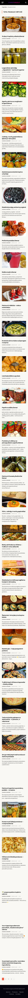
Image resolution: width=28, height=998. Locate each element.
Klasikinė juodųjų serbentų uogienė (14, 207)
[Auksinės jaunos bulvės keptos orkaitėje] (14, 160)
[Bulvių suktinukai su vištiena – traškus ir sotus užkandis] (14, 533)
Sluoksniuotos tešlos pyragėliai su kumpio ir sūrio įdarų (13, 581)
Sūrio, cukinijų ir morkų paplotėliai (13, 511)
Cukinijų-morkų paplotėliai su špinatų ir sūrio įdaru (12, 137)
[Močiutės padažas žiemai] (14, 228)
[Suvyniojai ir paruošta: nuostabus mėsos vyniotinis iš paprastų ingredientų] (14, 949)
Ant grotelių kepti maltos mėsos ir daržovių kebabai (13, 755)
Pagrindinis (4, 7)
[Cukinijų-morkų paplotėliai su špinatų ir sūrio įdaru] (14, 125)
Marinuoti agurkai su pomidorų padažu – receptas (12, 789)
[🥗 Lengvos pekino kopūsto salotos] (14, 880)
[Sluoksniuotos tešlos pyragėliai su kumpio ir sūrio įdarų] (14, 568)
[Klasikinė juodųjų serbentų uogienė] (14, 195)
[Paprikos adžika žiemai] (14, 395)
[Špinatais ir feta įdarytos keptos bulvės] (14, 603)
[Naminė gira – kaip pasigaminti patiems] (14, 637)
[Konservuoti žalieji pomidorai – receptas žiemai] (14, 809)
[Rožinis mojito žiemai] (14, 260)
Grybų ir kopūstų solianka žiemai (13, 36)
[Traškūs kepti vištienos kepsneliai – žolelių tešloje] (14, 670)
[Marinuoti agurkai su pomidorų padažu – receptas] (14, 776)
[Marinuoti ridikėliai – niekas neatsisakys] (14, 293)
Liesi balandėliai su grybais (11, 376)
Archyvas (11, 994)
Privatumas (15, 992)
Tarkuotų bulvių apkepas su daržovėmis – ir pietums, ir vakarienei (11, 719)
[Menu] (3, 2)
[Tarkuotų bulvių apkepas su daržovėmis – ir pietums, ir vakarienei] (14, 705)
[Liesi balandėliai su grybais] (14, 364)
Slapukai (21, 992)
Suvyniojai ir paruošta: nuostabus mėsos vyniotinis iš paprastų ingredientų (13, 963)
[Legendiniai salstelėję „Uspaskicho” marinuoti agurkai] (14, 56)
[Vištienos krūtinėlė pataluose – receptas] (14, 845)
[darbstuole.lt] (14, 2)
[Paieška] (25, 2)
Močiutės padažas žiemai (10, 240)
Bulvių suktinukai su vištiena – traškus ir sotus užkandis (12, 545)
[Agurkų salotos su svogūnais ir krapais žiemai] (14, 89)
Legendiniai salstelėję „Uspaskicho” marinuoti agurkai (13, 69)
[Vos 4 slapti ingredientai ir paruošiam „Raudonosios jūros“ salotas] (14, 913)
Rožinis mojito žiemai (9, 272)
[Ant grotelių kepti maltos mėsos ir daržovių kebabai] (14, 742)
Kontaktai (18, 994)
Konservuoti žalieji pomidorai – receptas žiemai (12, 822)
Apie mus (8, 992)
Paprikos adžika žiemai (10, 407)
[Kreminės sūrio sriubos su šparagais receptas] (14, 329)
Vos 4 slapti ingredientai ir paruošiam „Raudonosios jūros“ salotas (13, 927)
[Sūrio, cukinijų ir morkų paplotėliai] (14, 499)
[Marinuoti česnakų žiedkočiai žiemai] (14, 464)
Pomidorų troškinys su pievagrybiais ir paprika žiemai (12, 442)
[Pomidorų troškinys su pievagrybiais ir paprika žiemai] (14, 429)
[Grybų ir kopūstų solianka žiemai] (14, 24)
